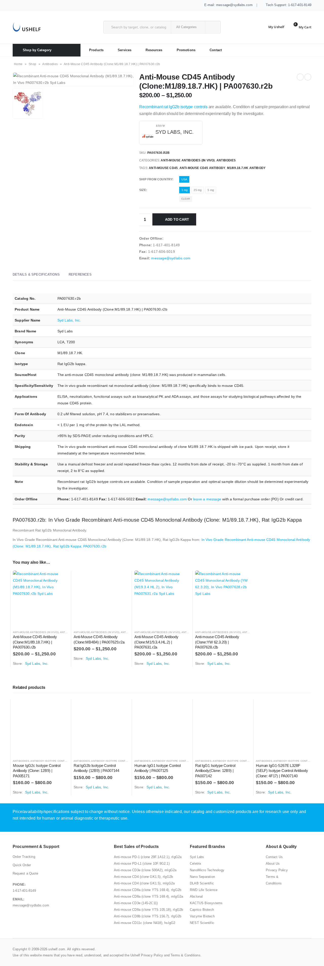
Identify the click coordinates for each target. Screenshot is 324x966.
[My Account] (272, 27)
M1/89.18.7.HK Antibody (246, 168)
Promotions (186, 50)
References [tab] (80, 274)
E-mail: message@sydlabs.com (228, 5)
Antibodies (50, 64)
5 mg (211, 190)
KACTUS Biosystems (206, 903)
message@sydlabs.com (170, 258)
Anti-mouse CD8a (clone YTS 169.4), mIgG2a (148, 896)
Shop (32, 64)
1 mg (184, 190)
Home (18, 64)
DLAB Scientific (202, 883)
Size (142, 190)
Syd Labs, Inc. (174, 132)
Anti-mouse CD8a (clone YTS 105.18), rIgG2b (148, 910)
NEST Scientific (202, 923)
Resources (154, 50)
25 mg (197, 190)
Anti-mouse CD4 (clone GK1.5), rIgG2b (143, 877)
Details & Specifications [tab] (36, 274)
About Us (273, 863)
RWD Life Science (203, 890)
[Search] (212, 27)
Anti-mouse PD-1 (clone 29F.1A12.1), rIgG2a (147, 857)
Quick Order (22, 865)
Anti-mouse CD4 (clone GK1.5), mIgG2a (144, 883)
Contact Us (274, 857)
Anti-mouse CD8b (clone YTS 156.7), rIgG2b (147, 916)
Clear (185, 198)
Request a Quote (25, 873)
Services (124, 50)
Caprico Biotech (202, 910)
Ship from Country (155, 179)
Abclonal (196, 896)
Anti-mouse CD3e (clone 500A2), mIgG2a (145, 870)
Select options (60, 578)
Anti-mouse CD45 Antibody (202, 168)
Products (96, 50)
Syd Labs (197, 857)
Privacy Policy (277, 870)
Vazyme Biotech (202, 916)
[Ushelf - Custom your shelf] (27, 27)
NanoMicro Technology (207, 870)
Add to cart (177, 219)
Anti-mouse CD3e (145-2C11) (136, 903)
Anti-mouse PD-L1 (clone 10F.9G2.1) (142, 863)
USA (184, 179)
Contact (216, 50)
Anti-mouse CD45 (163, 168)
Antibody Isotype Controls (51, 761)
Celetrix (195, 863)
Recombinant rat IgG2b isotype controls (173, 107)
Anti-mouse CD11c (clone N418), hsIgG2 (144, 923)
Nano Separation (202, 877)
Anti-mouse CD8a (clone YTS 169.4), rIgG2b (147, 890)
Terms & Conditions (185, 955)
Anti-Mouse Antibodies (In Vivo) (188, 160)
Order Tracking (24, 857)
